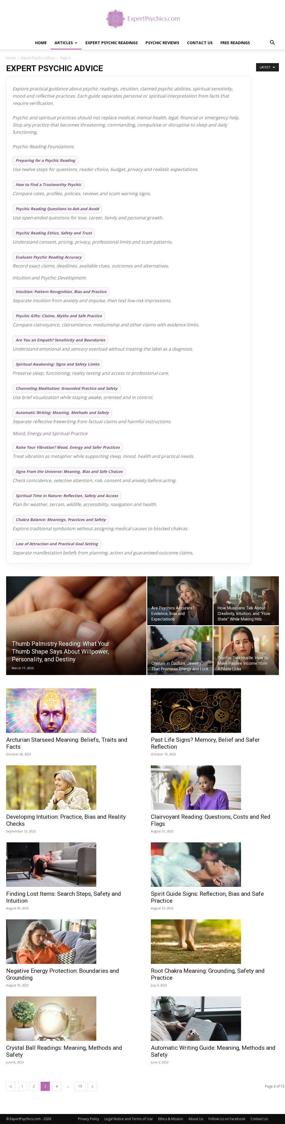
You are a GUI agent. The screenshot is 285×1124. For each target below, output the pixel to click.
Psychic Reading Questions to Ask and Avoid (57, 208)
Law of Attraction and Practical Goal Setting (57, 543)
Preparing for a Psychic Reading (45, 160)
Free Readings (235, 42)
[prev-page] (11, 1086)
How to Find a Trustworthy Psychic (48, 184)
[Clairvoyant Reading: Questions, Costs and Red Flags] (217, 787)
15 (80, 1086)
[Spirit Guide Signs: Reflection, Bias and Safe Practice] (217, 864)
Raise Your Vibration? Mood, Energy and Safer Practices (68, 447)
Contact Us (200, 42)
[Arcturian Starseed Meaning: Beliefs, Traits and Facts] (73, 710)
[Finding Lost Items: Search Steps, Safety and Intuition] (73, 864)
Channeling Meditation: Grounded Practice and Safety (66, 388)
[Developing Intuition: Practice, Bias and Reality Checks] (73, 787)
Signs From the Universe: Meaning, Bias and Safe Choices (69, 471)
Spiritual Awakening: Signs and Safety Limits (57, 364)
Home (41, 42)
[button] (272, 43)
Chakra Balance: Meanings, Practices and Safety (61, 519)
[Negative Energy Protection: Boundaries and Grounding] (73, 941)
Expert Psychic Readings (111, 42)
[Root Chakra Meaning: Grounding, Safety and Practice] (217, 941)
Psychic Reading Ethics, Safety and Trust (54, 232)
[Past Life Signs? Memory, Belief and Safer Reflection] (217, 710)
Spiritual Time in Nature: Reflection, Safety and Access (67, 495)
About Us (195, 1118)
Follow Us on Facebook (226, 1118)
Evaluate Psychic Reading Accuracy (49, 257)
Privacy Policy (88, 1118)
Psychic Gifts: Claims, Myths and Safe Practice (59, 315)
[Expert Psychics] (142, 18)
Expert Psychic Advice (38, 58)
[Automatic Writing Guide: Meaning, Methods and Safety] (217, 1018)
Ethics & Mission (170, 1118)
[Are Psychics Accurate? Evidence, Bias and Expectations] (180, 600)
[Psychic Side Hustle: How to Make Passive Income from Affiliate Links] (246, 650)
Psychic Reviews (162, 42)
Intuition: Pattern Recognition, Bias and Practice (61, 291)
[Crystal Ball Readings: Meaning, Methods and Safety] (73, 1018)
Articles (64, 42)
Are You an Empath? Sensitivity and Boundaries (60, 340)
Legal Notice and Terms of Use (128, 1118)
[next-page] (92, 1086)
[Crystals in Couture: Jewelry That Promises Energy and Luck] (180, 650)
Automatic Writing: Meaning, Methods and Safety (62, 412)
